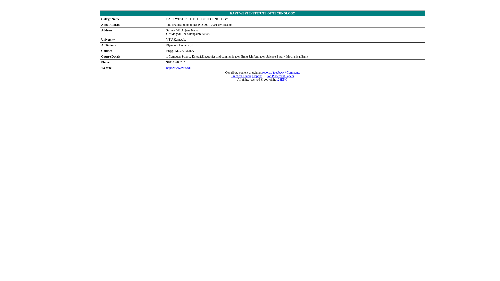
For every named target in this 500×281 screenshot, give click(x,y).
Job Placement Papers (280, 76)
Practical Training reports (246, 76)
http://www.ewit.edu (178, 67)
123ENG (282, 79)
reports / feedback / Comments (281, 72)
